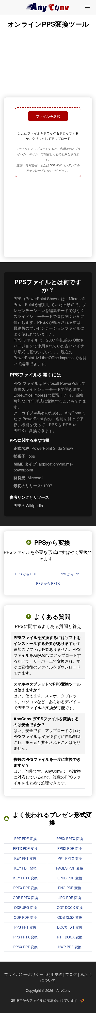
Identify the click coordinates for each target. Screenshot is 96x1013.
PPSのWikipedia (28, 505)
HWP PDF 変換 (69, 946)
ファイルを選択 (48, 116)
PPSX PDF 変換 (69, 848)
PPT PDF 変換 (25, 838)
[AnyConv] (48, 7)
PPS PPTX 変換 (25, 937)
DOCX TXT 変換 (69, 927)
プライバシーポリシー (24, 974)
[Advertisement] (48, 218)
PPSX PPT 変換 (25, 946)
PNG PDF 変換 (69, 887)
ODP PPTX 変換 (25, 897)
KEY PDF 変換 (25, 868)
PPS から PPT (70, 574)
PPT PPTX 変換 (70, 858)
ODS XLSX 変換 (69, 917)
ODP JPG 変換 (25, 907)
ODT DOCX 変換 (70, 907)
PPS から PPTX (48, 583)
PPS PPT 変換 (25, 927)
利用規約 (54, 974)
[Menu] (87, 7)
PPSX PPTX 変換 (69, 838)
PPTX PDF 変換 (25, 848)
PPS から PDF (26, 574)
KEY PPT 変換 (25, 858)
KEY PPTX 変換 (25, 877)
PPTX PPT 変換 (25, 887)
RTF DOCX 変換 (69, 937)
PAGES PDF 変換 (69, 868)
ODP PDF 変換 (25, 917)
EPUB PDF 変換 (69, 877)
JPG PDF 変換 (70, 897)
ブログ (71, 974)
